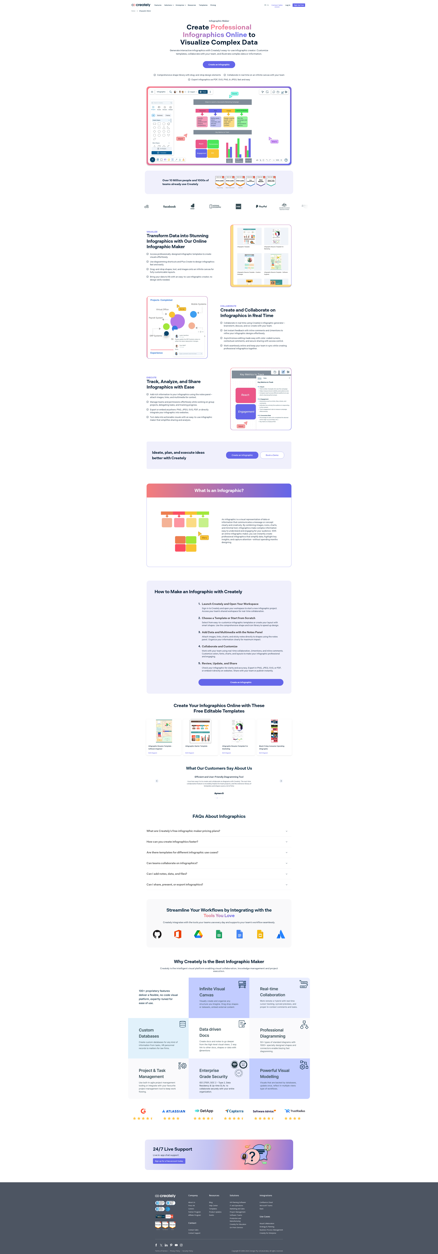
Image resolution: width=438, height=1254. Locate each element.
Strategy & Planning (267, 1227)
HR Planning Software (238, 1202)
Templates (203, 5)
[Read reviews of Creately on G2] (169, 1216)
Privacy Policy (175, 1251)
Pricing (213, 5)
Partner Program (194, 1212)
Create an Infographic (219, 64)
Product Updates (215, 1212)
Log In (287, 5)
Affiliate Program (194, 1215)
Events (211, 1215)
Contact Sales (277, 5)
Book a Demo (272, 455)
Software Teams (236, 1215)
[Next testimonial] (281, 781)
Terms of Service (161, 1251)
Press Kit (191, 1205)
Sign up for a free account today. (169, 1161)
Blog (210, 1202)
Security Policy (187, 1251)
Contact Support (194, 1233)
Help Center (213, 1205)
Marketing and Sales (237, 1209)
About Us (191, 1202)
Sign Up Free (299, 5)
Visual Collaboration (267, 1223)
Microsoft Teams (266, 1205)
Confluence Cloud (266, 1202)
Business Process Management (271, 1230)
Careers (191, 1209)
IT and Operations (236, 1205)
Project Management (237, 1212)
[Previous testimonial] (157, 781)
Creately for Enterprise (268, 1233)
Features (157, 5)
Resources (192, 5)
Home (133, 11)
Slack (261, 1209)
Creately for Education (238, 1224)
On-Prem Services (236, 1227)
